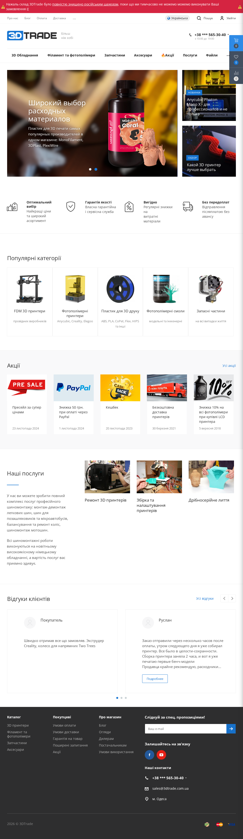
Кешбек (112, 407)
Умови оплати (64, 725)
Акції (57, 752)
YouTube (161, 755)
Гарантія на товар (68, 738)
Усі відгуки (205, 598)
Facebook (149, 755)
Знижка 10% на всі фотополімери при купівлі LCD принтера (213, 414)
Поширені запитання (70, 745)
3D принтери (18, 725)
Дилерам (106, 738)
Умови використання (116, 752)
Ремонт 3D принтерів (105, 500)
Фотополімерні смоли (166, 311)
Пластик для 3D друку (120, 311)
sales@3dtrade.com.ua (170, 788)
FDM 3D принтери (29, 311)
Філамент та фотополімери (18, 734)
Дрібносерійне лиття (209, 500)
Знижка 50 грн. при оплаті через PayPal (73, 412)
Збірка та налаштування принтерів (151, 505)
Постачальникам (112, 745)
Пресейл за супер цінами (26, 409)
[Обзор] (209, 151)
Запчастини (17, 743)
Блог (102, 725)
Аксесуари (15, 749)
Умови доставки (66, 732)
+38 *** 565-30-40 (210, 34)
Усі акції (229, 365)
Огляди (105, 732)
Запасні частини (211, 311)
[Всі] (229, 56)
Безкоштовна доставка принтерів (163, 412)
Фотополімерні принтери (75, 313)
